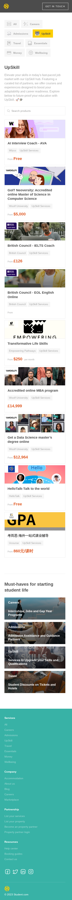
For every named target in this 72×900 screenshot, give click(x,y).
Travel (8, 745)
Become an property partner (20, 826)
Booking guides (13, 853)
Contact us (10, 859)
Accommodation (13, 778)
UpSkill (8, 740)
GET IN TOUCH (55, 6)
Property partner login (17, 832)
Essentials (10, 751)
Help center (11, 848)
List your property (14, 821)
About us (9, 783)
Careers (9, 729)
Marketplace (11, 799)
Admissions (11, 735)
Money (8, 756)
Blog (7, 789)
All (5, 724)
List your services (14, 816)
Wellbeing (10, 761)
